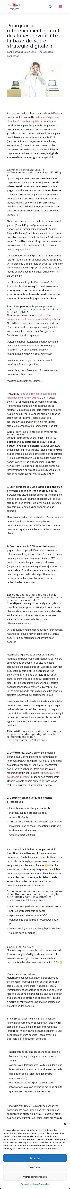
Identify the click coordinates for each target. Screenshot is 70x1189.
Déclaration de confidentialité (35, 1184)
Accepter (35, 1158)
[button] (65, 1123)
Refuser (35, 1167)
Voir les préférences (35, 1176)
